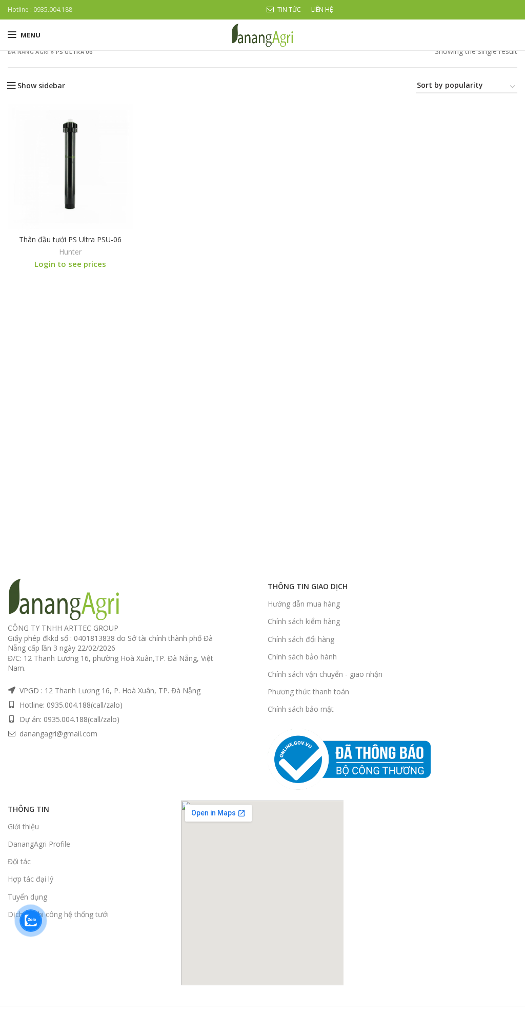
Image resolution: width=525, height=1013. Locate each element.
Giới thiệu (23, 826)
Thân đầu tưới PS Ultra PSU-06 (70, 239)
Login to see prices (70, 264)
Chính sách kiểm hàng (304, 621)
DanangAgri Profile (39, 844)
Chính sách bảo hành (302, 656)
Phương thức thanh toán (308, 691)
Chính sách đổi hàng (301, 639)
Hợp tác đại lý (30, 879)
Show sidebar (41, 85)
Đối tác (19, 861)
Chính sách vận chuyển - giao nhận (325, 674)
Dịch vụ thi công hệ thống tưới (58, 914)
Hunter (70, 252)
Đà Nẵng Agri (28, 51)
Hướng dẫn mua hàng (304, 604)
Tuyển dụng (27, 897)
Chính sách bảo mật (301, 709)
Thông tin (28, 809)
